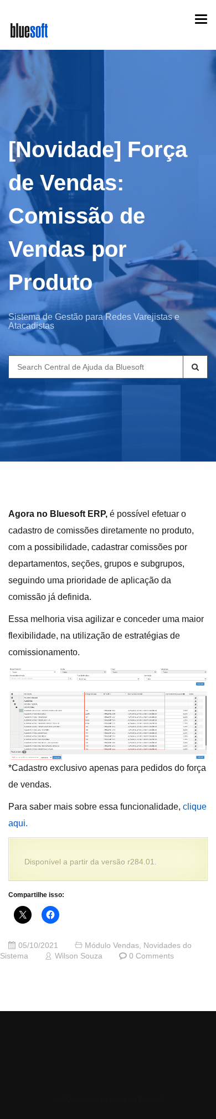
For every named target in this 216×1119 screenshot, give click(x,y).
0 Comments (151, 956)
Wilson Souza (78, 956)
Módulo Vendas (112, 945)
